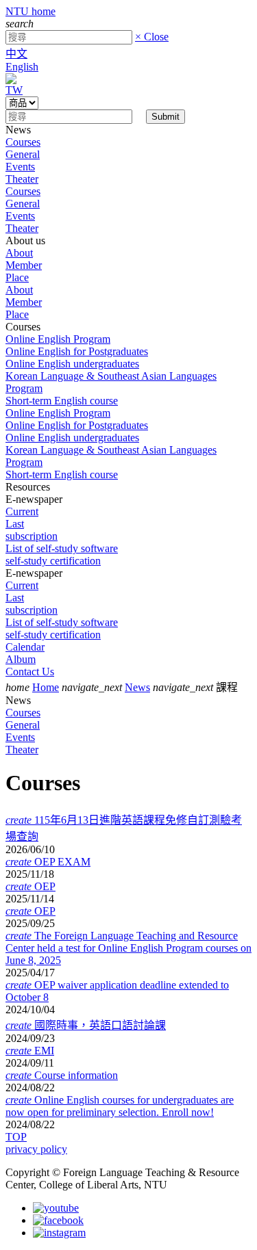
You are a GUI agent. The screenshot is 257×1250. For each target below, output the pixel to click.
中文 (16, 54)
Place (17, 277)
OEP (30, 886)
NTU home (30, 11)
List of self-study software (61, 548)
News (137, 687)
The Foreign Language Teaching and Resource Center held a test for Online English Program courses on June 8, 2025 (128, 948)
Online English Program (57, 339)
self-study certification (53, 561)
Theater (21, 179)
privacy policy (36, 1149)
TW (14, 90)
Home (45, 687)
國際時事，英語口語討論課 (85, 1025)
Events (20, 166)
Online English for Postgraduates (76, 351)
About (19, 253)
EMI (29, 1050)
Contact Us (29, 671)
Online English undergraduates (72, 363)
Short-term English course (61, 400)
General (22, 154)
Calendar (25, 647)
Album (20, 659)
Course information (61, 1075)
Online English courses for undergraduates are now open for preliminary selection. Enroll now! (119, 1106)
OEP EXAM (47, 862)
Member (23, 265)
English (21, 67)
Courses (22, 142)
